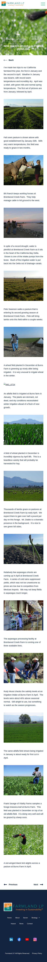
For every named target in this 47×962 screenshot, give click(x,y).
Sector (25, 918)
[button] (43, 4)
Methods (36, 39)
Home (9, 918)
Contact (30, 923)
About (17, 918)
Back (11, 60)
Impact (13, 923)
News (21, 923)
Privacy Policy (37, 953)
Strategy (34, 918)
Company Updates (15, 39)
